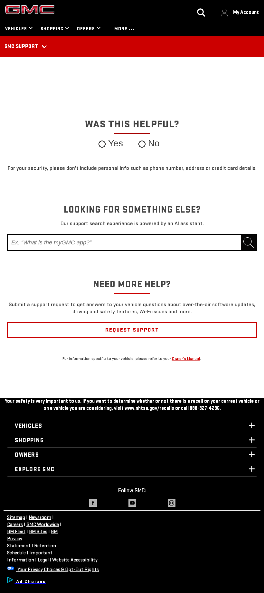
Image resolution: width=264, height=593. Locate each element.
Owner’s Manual (186, 358)
